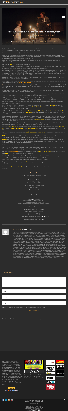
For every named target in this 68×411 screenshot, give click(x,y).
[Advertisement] (34, 332)
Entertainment (18, 35)
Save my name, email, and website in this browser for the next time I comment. (24, 307)
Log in (64, 399)
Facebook (37, 207)
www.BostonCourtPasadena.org (34, 190)
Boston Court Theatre (34, 180)
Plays (40, 35)
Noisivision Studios (36, 410)
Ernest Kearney (26, 229)
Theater (52, 35)
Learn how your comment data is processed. (34, 318)
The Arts (46, 35)
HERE (43, 219)
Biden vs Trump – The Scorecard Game (32, 371)
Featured (27, 35)
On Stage (34, 35)
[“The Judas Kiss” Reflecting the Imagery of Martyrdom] (6, 232)
